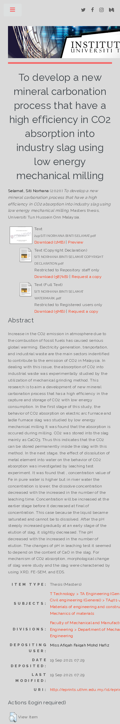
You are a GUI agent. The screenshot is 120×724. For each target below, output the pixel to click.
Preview (76, 242)
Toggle (13, 11)
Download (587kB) (51, 276)
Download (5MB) (49, 311)
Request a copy (87, 276)
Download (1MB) (49, 242)
